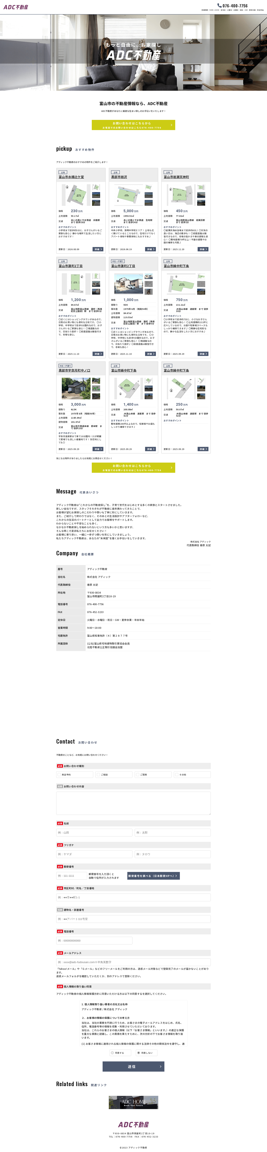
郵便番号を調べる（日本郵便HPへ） (152, 876)
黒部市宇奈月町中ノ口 (74, 370)
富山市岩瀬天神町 (176, 177)
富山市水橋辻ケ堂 (71, 177)
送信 (132, 1066)
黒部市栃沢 (119, 177)
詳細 (97, 249)
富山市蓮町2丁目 (71, 266)
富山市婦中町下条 (176, 266)
